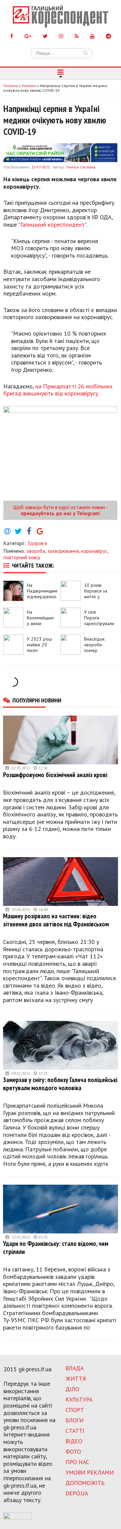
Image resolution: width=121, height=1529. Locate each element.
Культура (79, 1399)
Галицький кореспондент (52, 224)
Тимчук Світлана (80, 166)
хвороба (36, 550)
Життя (76, 1378)
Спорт (75, 1409)
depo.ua (77, 1493)
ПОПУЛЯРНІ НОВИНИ (36, 700)
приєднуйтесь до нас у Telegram (60, 513)
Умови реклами (90, 1472)
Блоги (75, 1420)
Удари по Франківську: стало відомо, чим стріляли (55, 1247)
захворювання (63, 550)
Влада (75, 1368)
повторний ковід (21, 557)
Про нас (77, 1461)
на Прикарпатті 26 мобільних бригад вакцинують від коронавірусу (58, 389)
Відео (74, 1441)
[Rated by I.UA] (17, 1517)
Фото (73, 1451)
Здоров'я (37, 543)
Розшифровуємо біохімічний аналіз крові (55, 774)
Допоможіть (85, 1482)
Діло (72, 1388)
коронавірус (94, 550)
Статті (75, 1430)
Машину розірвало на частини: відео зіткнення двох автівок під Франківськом (56, 920)
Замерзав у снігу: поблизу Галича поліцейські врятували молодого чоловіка (60, 1083)
